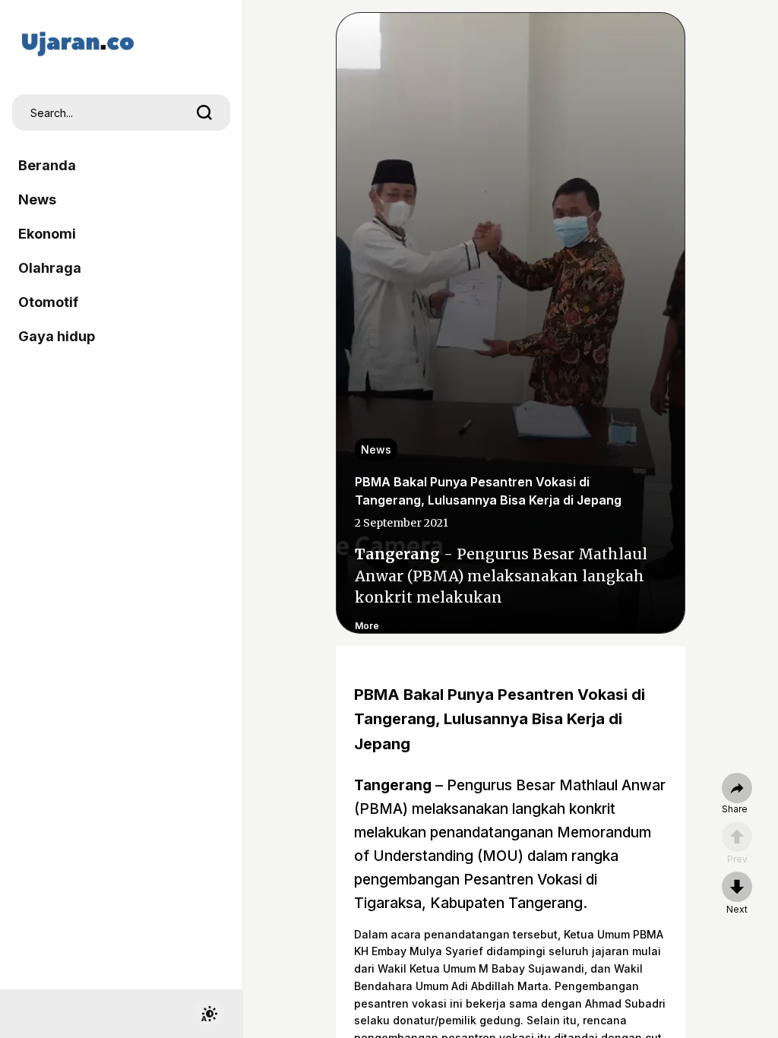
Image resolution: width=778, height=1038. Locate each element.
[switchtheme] (209, 1013)
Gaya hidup (56, 336)
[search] (204, 112)
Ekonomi (47, 234)
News (37, 199)
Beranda (47, 165)
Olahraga (49, 268)
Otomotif (48, 302)
